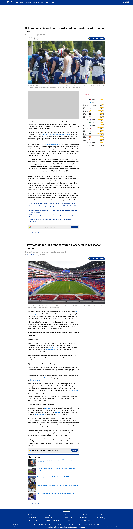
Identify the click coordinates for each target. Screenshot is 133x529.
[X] (123, 2)
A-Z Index (68, 520)
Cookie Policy (101, 518)
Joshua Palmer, (50, 350)
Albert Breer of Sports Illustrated (51, 144)
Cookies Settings (85, 520)
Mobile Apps (100, 515)
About (30, 515)
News (17, 2)
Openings (47, 515)
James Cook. (74, 390)
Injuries (48, 2)
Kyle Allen (57, 412)
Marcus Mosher (32, 35)
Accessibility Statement (52, 520)
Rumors (22, 2)
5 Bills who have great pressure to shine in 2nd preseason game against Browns (52, 216)
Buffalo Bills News (38, 233)
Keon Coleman (54, 347)
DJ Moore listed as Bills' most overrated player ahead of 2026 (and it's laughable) (52, 220)
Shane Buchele (39, 414)
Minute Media (19, 524)
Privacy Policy (69, 518)
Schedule (29, 2)
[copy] (37, 38)
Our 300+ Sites (84, 515)
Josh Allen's (48, 408)
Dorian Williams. (35, 380)
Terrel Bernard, (64, 378)
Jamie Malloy (31, 255)
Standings (36, 2)
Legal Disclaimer (33, 520)
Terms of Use (84, 518)
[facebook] (120, 2)
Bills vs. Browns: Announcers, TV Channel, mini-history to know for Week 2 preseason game (53, 211)
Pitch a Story (48, 518)
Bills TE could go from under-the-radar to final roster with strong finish (52, 203)
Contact (67, 515)
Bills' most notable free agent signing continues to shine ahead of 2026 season (52, 207)
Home (29, 233)
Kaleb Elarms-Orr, (46, 378)
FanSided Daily (32, 518)
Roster (42, 2)
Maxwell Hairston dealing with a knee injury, (56, 134)
